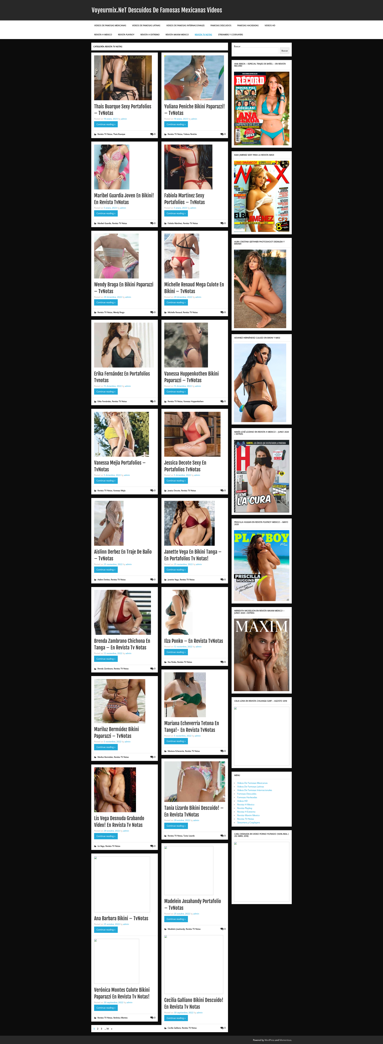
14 (108, 1028)
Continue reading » (105, 124)
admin (124, 118)
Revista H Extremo (150, 34)
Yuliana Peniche (190, 134)
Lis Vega (101, 846)
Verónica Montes (120, 1017)
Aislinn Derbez (104, 579)
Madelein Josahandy (176, 928)
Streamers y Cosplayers (230, 34)
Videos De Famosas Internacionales (185, 25)
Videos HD (270, 25)
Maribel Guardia (104, 223)
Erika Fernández (104, 401)
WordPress (270, 1039)
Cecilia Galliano (174, 1027)
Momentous (285, 1039)
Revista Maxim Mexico (177, 34)
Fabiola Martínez (175, 223)
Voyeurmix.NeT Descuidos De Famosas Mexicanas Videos (157, 10)
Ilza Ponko (172, 661)
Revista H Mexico (103, 34)
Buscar (237, 46)
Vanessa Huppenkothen (193, 401)
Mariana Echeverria (176, 751)
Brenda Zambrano (105, 668)
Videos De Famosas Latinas (146, 25)
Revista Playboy (126, 34)
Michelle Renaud (175, 312)
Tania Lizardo (189, 835)
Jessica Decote (174, 490)
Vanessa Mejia (119, 490)
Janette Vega (173, 579)
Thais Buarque (119, 134)
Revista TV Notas (203, 34)
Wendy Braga (118, 312)
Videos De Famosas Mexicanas (110, 25)
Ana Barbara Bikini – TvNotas (121, 918)
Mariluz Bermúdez (105, 757)
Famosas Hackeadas (248, 25)
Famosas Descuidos (221, 25)
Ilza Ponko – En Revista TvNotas (193, 641)
